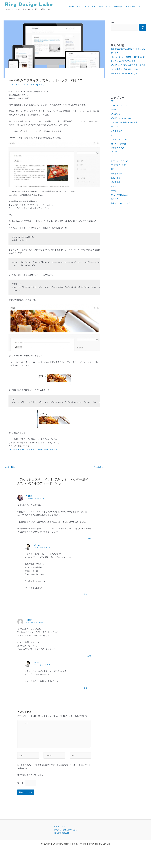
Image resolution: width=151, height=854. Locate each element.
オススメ (114, 126)
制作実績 (118, 6)
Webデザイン (74, 6)
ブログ (114, 152)
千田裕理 (29, 496)
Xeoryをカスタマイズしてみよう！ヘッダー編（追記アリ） (33, 449)
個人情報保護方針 (61, 833)
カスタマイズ (89, 6)
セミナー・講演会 (118, 143)
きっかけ (114, 135)
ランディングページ (119, 161)
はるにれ (29, 620)
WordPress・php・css (121, 118)
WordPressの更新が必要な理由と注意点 (128, 65)
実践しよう (115, 178)
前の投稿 (10, 467)
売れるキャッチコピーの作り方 (124, 73)
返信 (89, 538)
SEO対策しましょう (119, 105)
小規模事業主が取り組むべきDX (124, 69)
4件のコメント (14, 84)
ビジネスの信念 (117, 148)
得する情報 (115, 182)
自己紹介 (114, 199)
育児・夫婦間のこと (119, 195)
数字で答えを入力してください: (30, 775)
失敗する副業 (116, 173)
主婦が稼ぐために (118, 165)
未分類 (114, 190)
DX (112, 101)
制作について (104, 6)
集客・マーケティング (135, 6)
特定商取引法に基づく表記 (65, 829)
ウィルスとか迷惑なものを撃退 (124, 122)
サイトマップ (59, 826)
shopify (114, 109)
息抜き (114, 186)
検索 (113, 22)
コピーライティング (119, 139)
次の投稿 (99, 467)
